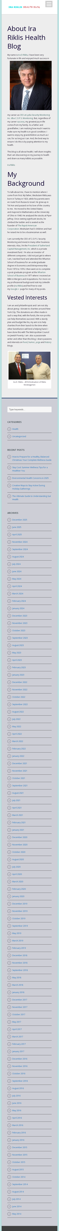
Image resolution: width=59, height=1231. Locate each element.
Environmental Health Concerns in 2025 (30, 478)
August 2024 (18, 556)
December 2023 (19, 615)
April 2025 (17, 534)
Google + (15, 289)
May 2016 (16, 1110)
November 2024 (19, 542)
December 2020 (19, 837)
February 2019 (19, 948)
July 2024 (16, 564)
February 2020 (19, 889)
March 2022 (17, 741)
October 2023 (18, 630)
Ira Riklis (11, 165)
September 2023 (20, 638)
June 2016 (16, 1103)
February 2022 (19, 748)
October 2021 (18, 778)
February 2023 (19, 667)
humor (32, 342)
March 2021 (17, 815)
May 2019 (16, 933)
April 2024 (17, 586)
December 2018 (19, 955)
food (25, 342)
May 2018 (16, 977)
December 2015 (19, 1147)
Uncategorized (19, 436)
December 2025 (19, 519)
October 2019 (18, 918)
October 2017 (18, 1014)
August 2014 (18, 1191)
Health (15, 429)
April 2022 (17, 733)
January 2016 (18, 1140)
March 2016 (17, 1125)
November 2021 (19, 770)
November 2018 (19, 962)
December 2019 (19, 903)
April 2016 (17, 1117)
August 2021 (18, 793)
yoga (38, 342)
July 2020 (16, 866)
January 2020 (18, 896)
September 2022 (20, 704)
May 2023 (16, 652)
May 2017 (16, 1021)
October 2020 (18, 852)
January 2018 (18, 992)
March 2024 (17, 593)
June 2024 (16, 571)
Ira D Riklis (23, 54)
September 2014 (20, 1184)
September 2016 (20, 1081)
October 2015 (18, 1162)
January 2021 (18, 829)
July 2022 (16, 719)
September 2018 (20, 970)
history (48, 342)
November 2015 (19, 1154)
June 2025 (16, 527)
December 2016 (19, 1058)
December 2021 (19, 763)
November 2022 (19, 689)
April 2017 (17, 1029)
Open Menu (48, 4)
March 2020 (17, 881)
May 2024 (16, 578)
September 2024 (20, 549)
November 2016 (19, 1066)
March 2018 (17, 985)
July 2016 (16, 1095)
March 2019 (17, 940)
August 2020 (18, 859)
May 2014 (16, 1213)
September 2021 (20, 785)
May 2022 (16, 726)
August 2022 (18, 711)
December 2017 (19, 999)
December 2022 (19, 682)
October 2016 (18, 1073)
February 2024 (19, 601)
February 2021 (19, 822)
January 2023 (18, 674)
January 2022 (18, 756)
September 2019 (20, 925)
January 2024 (18, 608)
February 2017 (19, 1044)
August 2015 (18, 1169)
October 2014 (18, 1177)
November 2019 (19, 911)
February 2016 (19, 1132)
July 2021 (16, 800)
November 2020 (19, 844)
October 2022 (18, 697)
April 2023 (17, 660)
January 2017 (18, 1051)
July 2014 (16, 1199)
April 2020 (17, 874)
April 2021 (17, 807)
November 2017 (19, 1007)
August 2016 (18, 1088)
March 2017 (17, 1036)
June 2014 (16, 1206)
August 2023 (18, 645)
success (20, 121)
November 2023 (19, 623)
